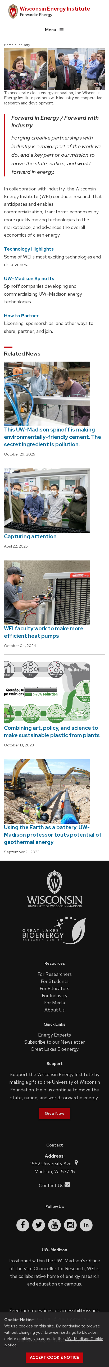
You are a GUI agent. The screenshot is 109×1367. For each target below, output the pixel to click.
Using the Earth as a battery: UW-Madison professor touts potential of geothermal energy (53, 835)
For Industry (54, 995)
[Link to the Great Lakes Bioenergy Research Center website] (54, 949)
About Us (54, 1010)
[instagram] (70, 1225)
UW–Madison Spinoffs (29, 278)
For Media (54, 1003)
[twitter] (38, 1225)
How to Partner (21, 316)
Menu (50, 29)
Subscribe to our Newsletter (54, 1042)
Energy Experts (54, 1035)
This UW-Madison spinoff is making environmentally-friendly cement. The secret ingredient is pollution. (52, 437)
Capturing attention (30, 536)
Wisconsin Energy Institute (55, 8)
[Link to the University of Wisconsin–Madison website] (54, 907)
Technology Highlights (29, 249)
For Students (55, 981)
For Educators (54, 988)
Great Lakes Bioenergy (55, 1049)
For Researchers (55, 974)
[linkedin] (86, 1225)
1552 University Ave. (52, 1163)
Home (8, 44)
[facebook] (22, 1225)
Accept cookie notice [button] (54, 1357)
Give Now (54, 1113)
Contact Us (51, 1185)
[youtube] (54, 1225)
